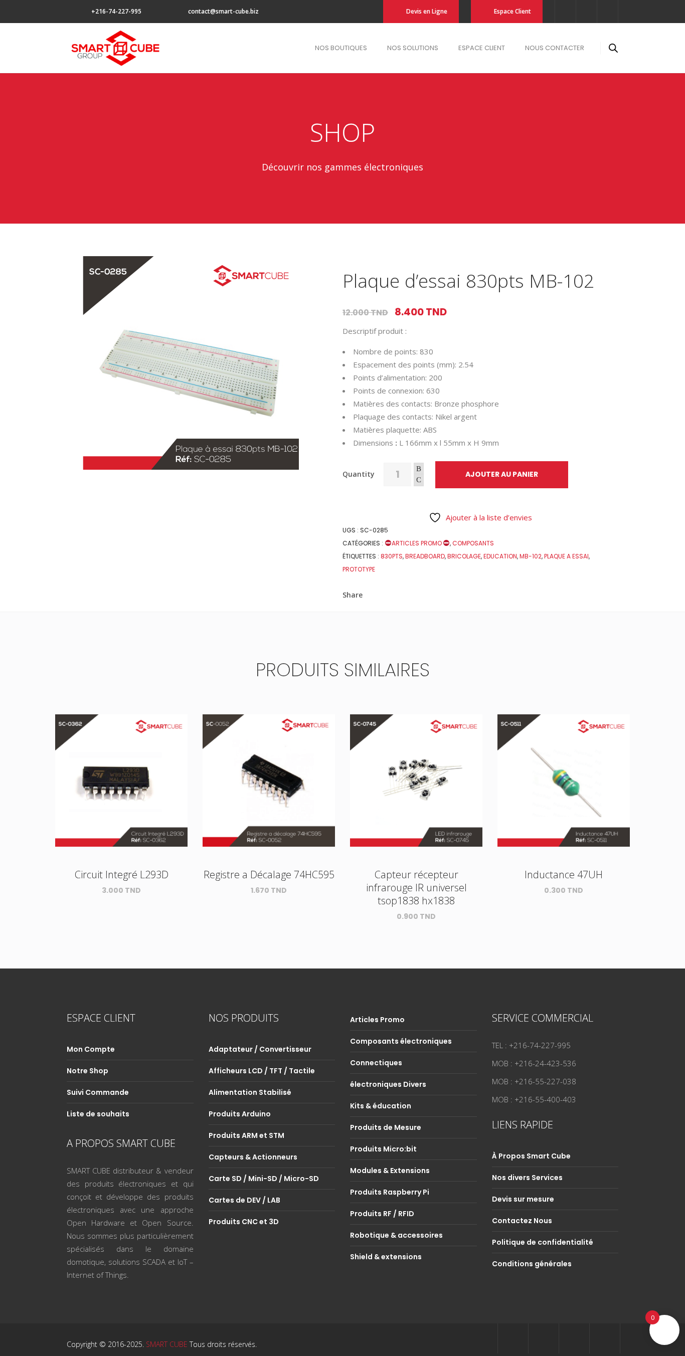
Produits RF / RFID (382, 1214)
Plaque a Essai (566, 556)
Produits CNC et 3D (244, 1222)
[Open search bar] (613, 48)
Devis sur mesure (523, 1199)
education (500, 556)
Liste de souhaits (98, 1114)
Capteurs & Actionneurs (253, 1157)
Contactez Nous (522, 1221)
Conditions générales (532, 1264)
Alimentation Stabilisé (250, 1092)
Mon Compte (91, 1049)
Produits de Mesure (385, 1127)
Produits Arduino (240, 1114)
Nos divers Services (527, 1178)
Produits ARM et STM (246, 1135)
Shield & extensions (386, 1257)
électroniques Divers (388, 1084)
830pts (392, 556)
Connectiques (376, 1063)
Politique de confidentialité (542, 1242)
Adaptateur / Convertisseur (260, 1049)
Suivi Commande (98, 1092)
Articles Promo (417, 543)
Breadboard (425, 556)
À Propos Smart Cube (531, 1156)
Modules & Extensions (390, 1171)
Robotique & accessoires (396, 1235)
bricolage (464, 556)
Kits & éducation (380, 1106)
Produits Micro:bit (383, 1149)
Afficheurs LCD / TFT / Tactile (262, 1071)
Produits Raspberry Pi (389, 1192)
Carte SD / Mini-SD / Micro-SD (264, 1179)
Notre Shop (87, 1071)
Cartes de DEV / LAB (244, 1200)
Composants (473, 543)
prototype (358, 569)
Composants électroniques (401, 1041)
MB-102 (531, 556)
